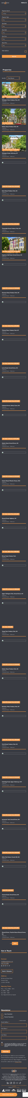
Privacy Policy (18, 1061)
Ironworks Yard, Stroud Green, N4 (11, 819)
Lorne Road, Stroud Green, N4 (10, 368)
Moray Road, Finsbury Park (9, 556)
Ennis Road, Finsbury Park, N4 (9, 191)
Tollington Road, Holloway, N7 (10, 153)
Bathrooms (12, 103)
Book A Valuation (7, 971)
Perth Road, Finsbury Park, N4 (10, 744)
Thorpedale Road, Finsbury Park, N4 (11, 228)
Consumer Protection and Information (19, 1085)
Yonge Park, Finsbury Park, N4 (10, 631)
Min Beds (4, 23)
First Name (4, 1028)
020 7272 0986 (5, 963)
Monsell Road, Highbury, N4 (9, 518)
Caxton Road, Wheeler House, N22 (11, 480)
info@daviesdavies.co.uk (7, 961)
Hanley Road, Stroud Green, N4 (10, 443)
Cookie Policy (9, 1085)
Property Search (6, 11)
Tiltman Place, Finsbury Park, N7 (10, 330)
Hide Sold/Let (5, 51)
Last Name (4, 1034)
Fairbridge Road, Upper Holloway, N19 (12, 781)
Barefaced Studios (16, 1087)
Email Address (5, 1022)
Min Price (4, 36)
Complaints (14, 1086)
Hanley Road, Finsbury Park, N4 (10, 126)
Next (15, 943)
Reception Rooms (6, 103)
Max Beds (4, 30)
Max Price (4, 43)
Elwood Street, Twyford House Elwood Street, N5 (14, 933)
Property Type (5, 17)
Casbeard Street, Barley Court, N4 (11, 405)
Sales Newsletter (8, 1014)
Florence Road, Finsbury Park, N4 (10, 292)
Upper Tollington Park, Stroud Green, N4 (12, 593)
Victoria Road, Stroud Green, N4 (10, 894)
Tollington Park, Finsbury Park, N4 (11, 100)
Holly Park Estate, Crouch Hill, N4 (11, 857)
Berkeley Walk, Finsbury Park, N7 (10, 706)
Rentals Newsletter (9, 1017)
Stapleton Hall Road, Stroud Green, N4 (12, 255)
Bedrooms (4, 101)
